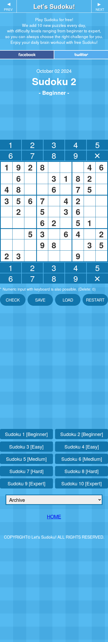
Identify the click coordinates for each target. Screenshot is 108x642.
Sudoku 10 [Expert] (81, 483)
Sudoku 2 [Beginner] (81, 434)
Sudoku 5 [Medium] (26, 458)
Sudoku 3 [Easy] (26, 446)
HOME (54, 516)
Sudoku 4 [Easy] (81, 446)
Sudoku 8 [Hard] (81, 471)
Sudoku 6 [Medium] (81, 458)
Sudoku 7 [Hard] (26, 471)
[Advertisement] (54, 116)
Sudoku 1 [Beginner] (26, 434)
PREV (8, 6)
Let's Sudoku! (54, 6)
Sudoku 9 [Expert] (26, 483)
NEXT (100, 6)
